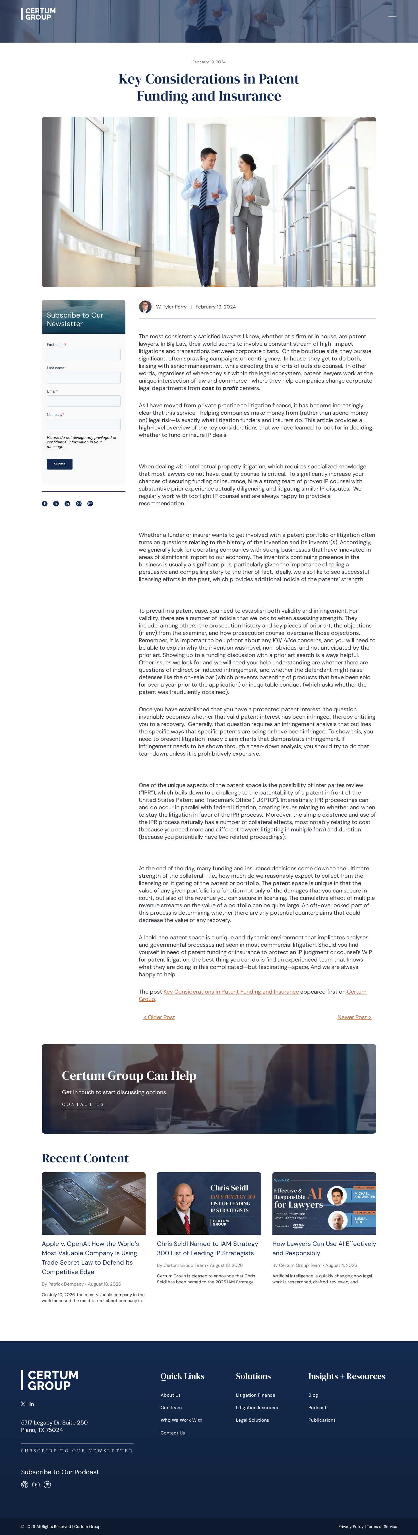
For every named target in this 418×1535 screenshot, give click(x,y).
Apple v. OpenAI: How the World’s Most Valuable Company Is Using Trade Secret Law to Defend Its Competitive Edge (90, 1258)
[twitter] (23, 1404)
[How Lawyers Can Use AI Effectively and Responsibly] (324, 1203)
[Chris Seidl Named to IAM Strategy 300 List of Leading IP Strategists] (209, 1203)
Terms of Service (382, 1526)
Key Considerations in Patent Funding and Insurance (231, 991)
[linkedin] (31, 1404)
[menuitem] (111, 14)
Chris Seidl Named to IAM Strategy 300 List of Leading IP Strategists (207, 1248)
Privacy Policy (351, 1526)
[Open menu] (392, 14)
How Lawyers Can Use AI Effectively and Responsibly (324, 1248)
